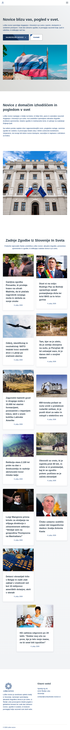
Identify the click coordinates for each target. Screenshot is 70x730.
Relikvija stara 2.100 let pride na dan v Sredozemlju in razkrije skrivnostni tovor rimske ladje (18, 468)
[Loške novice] (3, 2)
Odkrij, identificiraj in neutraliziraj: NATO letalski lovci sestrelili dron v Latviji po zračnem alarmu (17, 349)
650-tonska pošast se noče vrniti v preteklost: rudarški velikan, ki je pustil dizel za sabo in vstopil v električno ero (51, 409)
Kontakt (36, 37)
